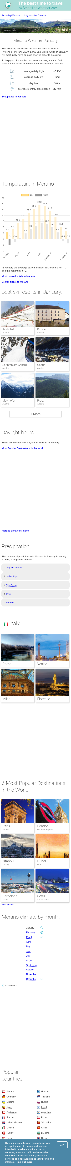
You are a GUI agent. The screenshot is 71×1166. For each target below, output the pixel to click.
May (28, 946)
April (28, 941)
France (5, 829)
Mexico (10, 1127)
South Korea (43, 899)
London (43, 826)
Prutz (40, 400)
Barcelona (9, 896)
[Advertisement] (35, 136)
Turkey (5, 864)
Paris (6, 826)
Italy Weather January (35, 15)
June (28, 951)
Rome (6, 664)
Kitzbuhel (8, 329)
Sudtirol (10, 602)
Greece (44, 1091)
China (44, 1127)
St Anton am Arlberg (14, 365)
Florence (43, 699)
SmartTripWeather (11, 15)
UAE (39, 864)
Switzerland (12, 1112)
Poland (44, 1117)
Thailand (45, 1096)
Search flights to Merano (15, 281)
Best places (8, 904)
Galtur (41, 365)
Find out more (24, 1161)
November (31, 974)
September (31, 965)
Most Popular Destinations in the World (23, 448)
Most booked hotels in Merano (18, 276)
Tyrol (8, 593)
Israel (44, 1107)
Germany (11, 1096)
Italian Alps (12, 576)
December (31, 979)
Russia (44, 1102)
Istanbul (8, 861)
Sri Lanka (46, 1122)
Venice (42, 664)
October (30, 969)
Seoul (41, 896)
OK (62, 1145)
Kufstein (42, 329)
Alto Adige (11, 585)
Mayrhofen (9, 400)
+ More (35, 414)
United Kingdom (45, 829)
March (29, 937)
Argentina (46, 1112)
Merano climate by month (15, 530)
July (28, 956)
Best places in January (14, 96)
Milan (6, 699)
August (29, 960)
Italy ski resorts (14, 567)
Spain (5, 899)
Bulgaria (45, 1133)
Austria (10, 1091)
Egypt (9, 1138)
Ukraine (10, 1102)
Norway (45, 1138)
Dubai (41, 861)
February (30, 932)
